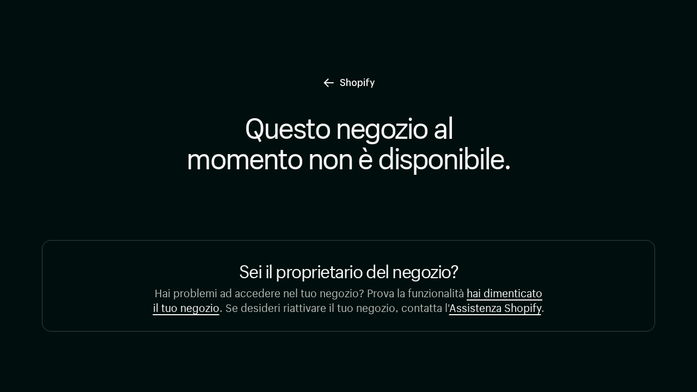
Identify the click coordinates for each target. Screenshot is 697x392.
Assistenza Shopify (495, 306)
